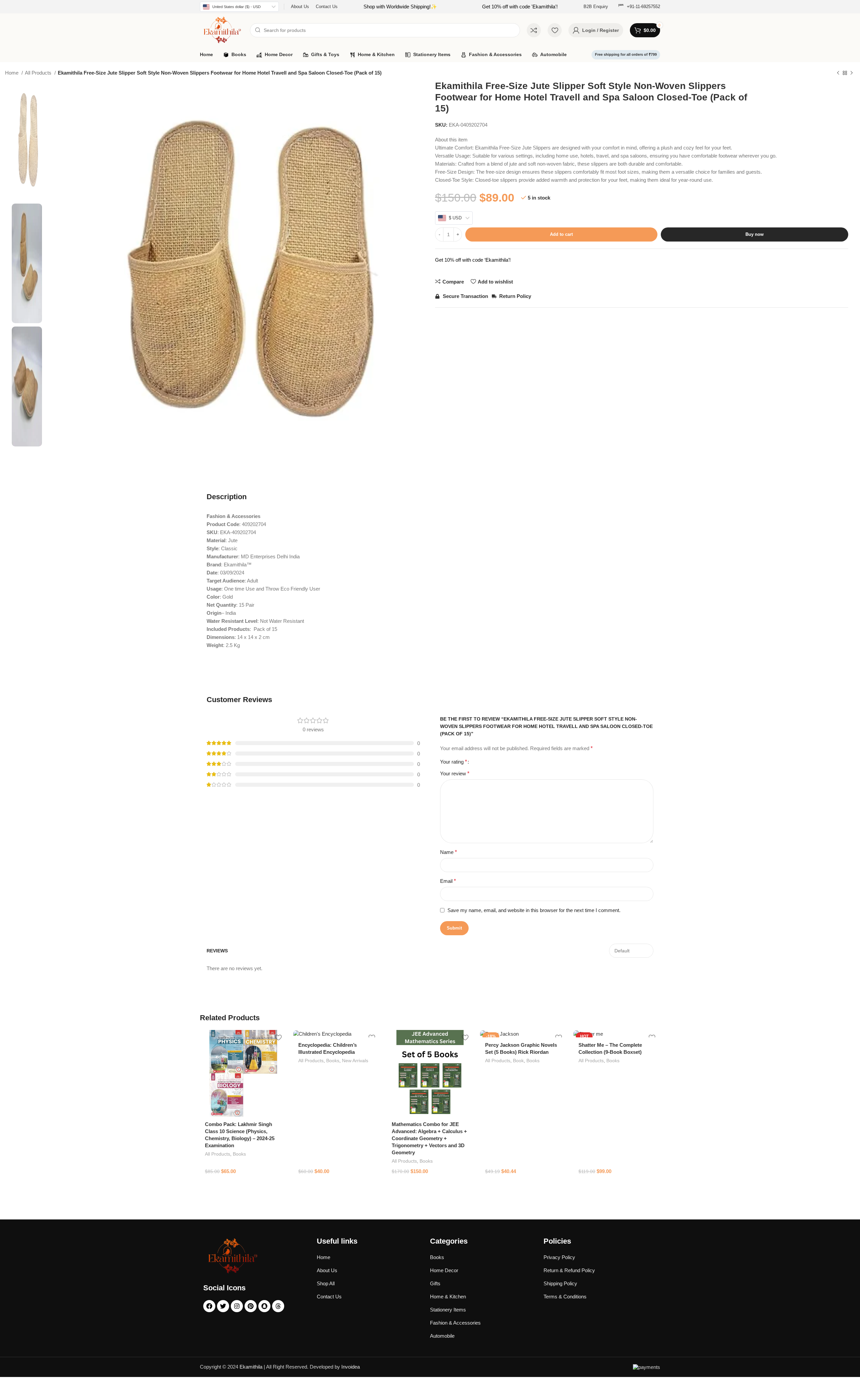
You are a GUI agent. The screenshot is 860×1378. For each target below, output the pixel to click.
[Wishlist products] (554, 30)
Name (448, 852)
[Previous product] (838, 73)
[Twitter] (223, 1306)
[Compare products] (533, 30)
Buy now (754, 234)
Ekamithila (251, 1367)
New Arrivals (355, 1060)
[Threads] (278, 1306)
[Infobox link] (639, 7)
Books (239, 1154)
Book (518, 1060)
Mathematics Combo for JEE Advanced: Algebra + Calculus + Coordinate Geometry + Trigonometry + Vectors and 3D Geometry (429, 1138)
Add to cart (561, 234)
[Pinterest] (251, 1306)
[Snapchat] (264, 1306)
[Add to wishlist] (278, 1037)
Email (448, 881)
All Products (39, 73)
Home (12, 73)
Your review (454, 773)
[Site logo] (221, 30)
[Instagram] (237, 1306)
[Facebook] (209, 1306)
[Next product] (851, 73)
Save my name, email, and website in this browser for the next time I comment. (533, 910)
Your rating (453, 762)
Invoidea (350, 1367)
